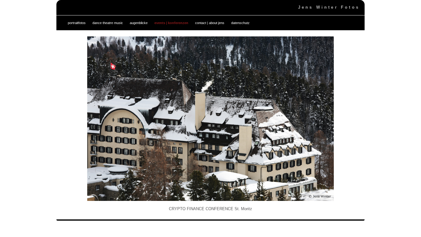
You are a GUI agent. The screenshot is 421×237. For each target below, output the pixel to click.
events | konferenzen (171, 23)
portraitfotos (77, 23)
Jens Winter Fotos (329, 7)
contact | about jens (209, 23)
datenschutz (240, 23)
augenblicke (139, 23)
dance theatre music (107, 23)
